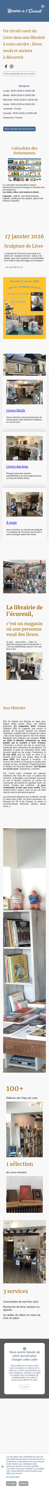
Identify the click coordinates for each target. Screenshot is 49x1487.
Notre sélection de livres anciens (19, 129)
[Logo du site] (24, 10)
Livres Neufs (15, 410)
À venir (11, 522)
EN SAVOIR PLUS (14, 267)
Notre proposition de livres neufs (19, 74)
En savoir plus (12, 1477)
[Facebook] (6, 66)
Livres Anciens (17, 466)
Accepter (24, 1386)
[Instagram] (11, 66)
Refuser (23, 1483)
